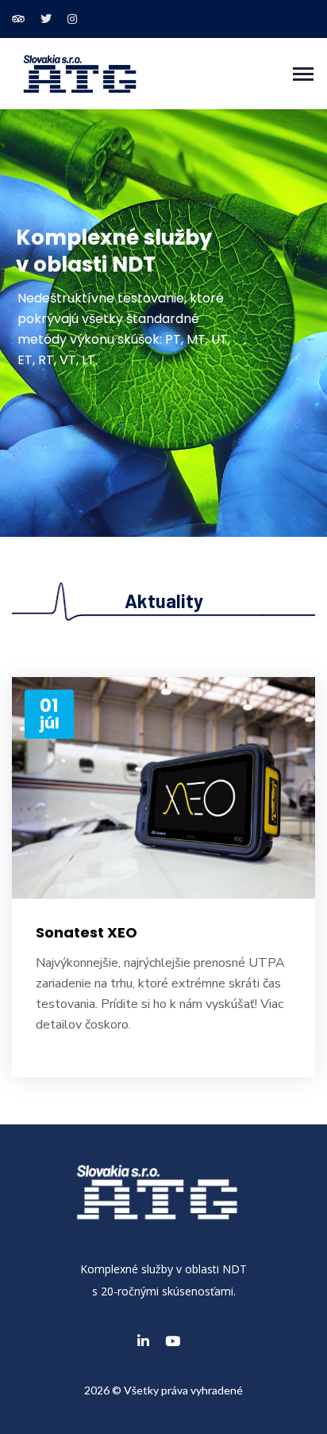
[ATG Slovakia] (80, 72)
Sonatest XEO (86, 932)
